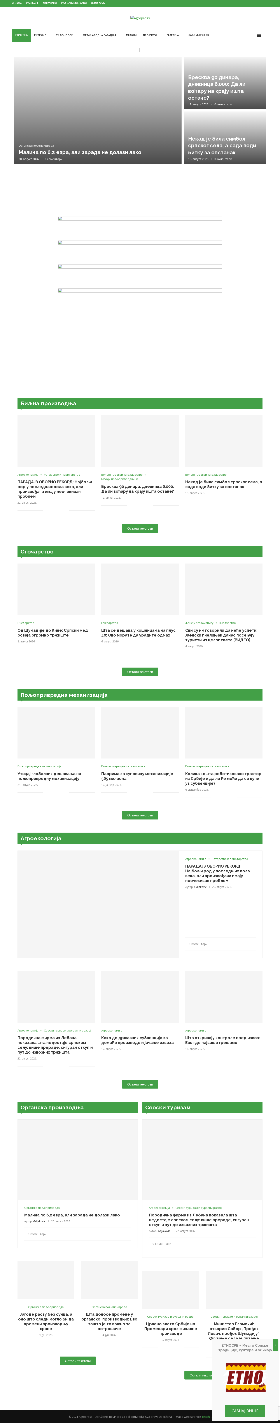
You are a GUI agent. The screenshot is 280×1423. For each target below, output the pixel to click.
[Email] (253, 35)
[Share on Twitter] (56, 510)
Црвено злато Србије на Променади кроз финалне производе (170, 1329)
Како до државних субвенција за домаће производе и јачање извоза (137, 1040)
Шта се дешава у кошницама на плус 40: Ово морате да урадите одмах (138, 632)
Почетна (21, 35)
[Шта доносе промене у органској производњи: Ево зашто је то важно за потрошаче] (109, 1280)
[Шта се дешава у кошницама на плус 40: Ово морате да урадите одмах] (139, 589)
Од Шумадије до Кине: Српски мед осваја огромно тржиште (53, 632)
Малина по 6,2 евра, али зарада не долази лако (80, 152)
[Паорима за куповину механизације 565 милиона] (139, 733)
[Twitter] (239, 35)
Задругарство (199, 35)
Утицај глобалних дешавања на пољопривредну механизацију (49, 776)
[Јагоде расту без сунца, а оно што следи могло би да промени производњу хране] (46, 1280)
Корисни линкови (74, 3)
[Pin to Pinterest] (61, 510)
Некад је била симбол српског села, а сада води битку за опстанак (222, 145)
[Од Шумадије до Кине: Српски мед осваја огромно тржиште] (56, 589)
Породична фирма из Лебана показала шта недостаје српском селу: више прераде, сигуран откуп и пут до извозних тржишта (55, 1044)
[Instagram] (244, 35)
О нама (17, 3)
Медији (131, 35)
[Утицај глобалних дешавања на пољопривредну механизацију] (56, 733)
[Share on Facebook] (52, 510)
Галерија (172, 35)
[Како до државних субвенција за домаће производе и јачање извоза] (139, 997)
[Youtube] (248, 35)
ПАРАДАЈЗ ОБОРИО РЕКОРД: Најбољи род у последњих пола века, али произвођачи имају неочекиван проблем (55, 489)
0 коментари (54, 159)
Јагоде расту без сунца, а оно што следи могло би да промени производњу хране (46, 1321)
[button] (22, 110)
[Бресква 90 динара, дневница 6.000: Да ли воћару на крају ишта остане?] (139, 441)
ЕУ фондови (64, 35)
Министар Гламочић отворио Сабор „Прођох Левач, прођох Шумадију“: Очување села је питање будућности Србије (234, 1333)
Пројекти (150, 35)
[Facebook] (234, 35)
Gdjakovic (200, 887)
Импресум (98, 3)
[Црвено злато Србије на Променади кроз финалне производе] (170, 1290)
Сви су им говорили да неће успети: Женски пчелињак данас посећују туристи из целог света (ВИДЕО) (221, 635)
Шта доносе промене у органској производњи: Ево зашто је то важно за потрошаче (109, 1321)
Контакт (32, 3)
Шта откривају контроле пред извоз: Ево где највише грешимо (222, 1040)
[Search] (266, 35)
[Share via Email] (66, 510)
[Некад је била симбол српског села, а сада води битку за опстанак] (223, 441)
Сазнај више (245, 1411)
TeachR (207, 1417)
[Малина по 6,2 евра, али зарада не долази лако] (98, 110)
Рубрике (40, 35)
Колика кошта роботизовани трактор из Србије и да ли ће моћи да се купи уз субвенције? (223, 778)
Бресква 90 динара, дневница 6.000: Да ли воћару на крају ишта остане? (137, 489)
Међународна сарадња (99, 35)
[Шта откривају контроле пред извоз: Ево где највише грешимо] (223, 997)
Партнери (50, 3)
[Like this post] (46, 510)
